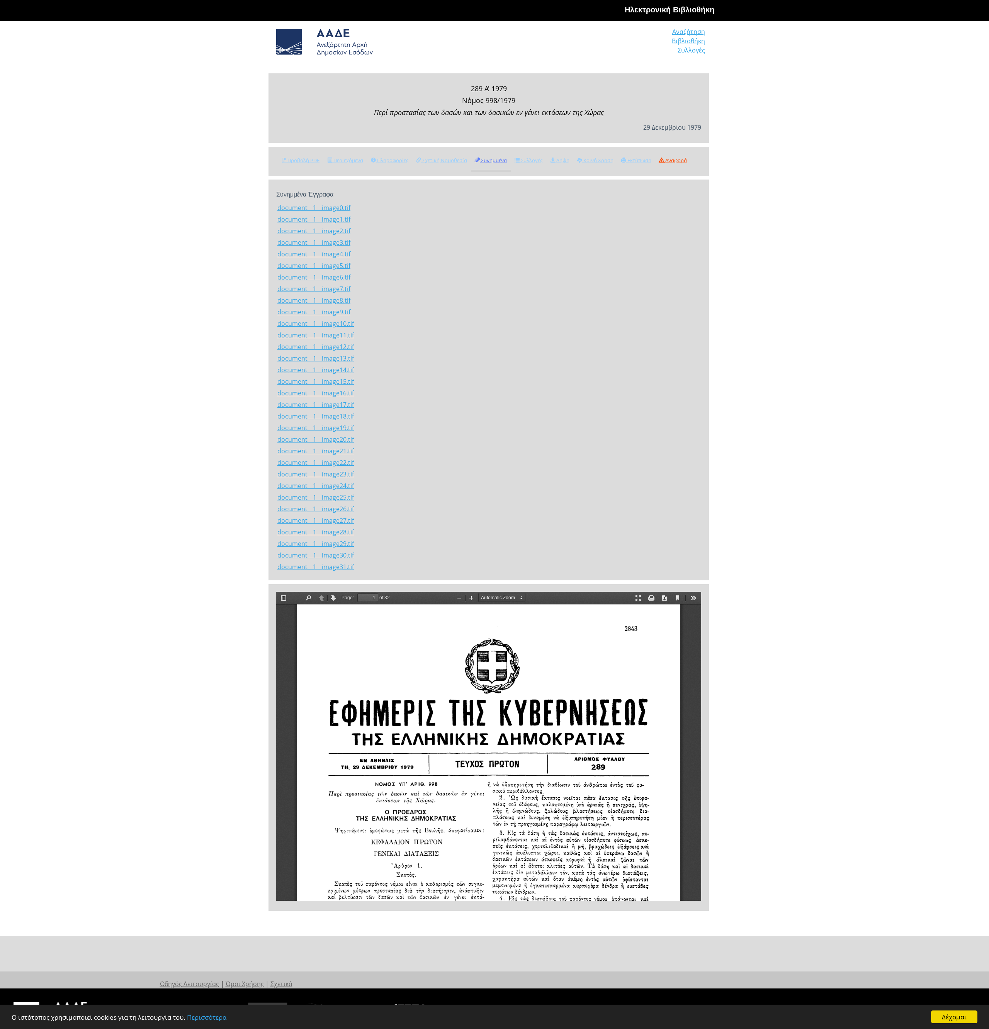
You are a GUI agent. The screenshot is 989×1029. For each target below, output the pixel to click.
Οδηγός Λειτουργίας (189, 984)
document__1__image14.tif (315, 370)
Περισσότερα (206, 1017)
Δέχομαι (954, 1016)
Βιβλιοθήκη (688, 41)
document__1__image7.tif (313, 289)
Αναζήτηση (688, 31)
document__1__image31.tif (315, 567)
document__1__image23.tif (315, 474)
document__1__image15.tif (315, 381)
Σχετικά (281, 984)
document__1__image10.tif (315, 323)
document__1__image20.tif (315, 439)
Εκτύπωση (638, 160)
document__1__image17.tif (315, 404)
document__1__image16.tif (315, 393)
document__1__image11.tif (315, 335)
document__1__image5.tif (313, 265)
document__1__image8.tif (313, 300)
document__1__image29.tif (315, 543)
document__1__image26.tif (315, 509)
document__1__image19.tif (315, 428)
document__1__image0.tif (313, 207)
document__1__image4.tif (313, 254)
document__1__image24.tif (315, 485)
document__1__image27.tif (315, 520)
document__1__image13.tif (315, 358)
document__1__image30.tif (315, 555)
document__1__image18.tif (315, 416)
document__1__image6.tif (313, 277)
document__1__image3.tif (313, 242)
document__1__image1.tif (313, 219)
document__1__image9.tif (313, 312)
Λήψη (562, 160)
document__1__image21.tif (315, 451)
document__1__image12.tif (315, 346)
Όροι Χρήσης (245, 984)
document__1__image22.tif (315, 462)
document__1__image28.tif (315, 532)
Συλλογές (691, 50)
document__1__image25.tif (315, 497)
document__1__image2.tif (313, 231)
